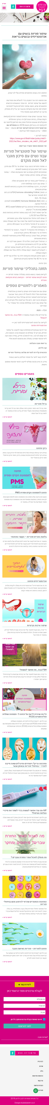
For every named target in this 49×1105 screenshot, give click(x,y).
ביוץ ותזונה (41, 448)
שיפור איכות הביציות (37, 625)
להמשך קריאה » (7, 417)
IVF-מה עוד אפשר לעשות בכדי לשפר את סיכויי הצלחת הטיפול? (25, 812)
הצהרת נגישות (38, 1085)
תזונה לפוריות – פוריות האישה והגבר (29, 948)
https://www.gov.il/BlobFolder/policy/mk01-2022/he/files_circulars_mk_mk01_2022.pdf (28, 140)
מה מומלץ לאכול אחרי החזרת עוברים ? (29, 857)
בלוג (41, 1071)
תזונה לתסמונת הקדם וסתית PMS (31, 492)
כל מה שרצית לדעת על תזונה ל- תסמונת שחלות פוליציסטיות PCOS (24, 715)
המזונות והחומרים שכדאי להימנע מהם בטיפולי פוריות (25, 903)
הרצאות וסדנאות (37, 1076)
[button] (4, 8)
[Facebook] (13, 6)
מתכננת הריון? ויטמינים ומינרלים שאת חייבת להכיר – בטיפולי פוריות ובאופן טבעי (26, 765)
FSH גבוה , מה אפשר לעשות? (33, 669)
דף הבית (40, 1061)
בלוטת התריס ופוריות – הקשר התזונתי (29, 536)
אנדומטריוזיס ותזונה (39, 325)
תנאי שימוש (39, 1090)
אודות (41, 1066)
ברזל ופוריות (41, 404)
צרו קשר (40, 1081)
